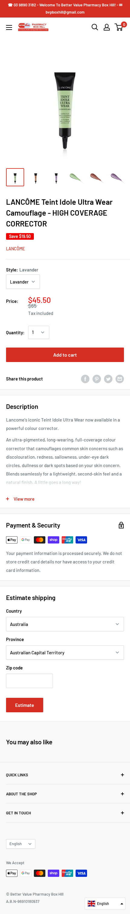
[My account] (107, 27)
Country (14, 611)
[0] (119, 27)
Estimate (24, 705)
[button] (105, 903)
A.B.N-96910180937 (22, 901)
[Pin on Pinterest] (97, 378)
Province (15, 639)
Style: (22, 269)
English (15, 843)
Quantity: (15, 332)
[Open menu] (9, 27)
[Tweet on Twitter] (108, 378)
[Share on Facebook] (85, 378)
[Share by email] (119, 378)
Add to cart (65, 355)
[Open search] (95, 27)
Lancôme (15, 248)
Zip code (14, 667)
